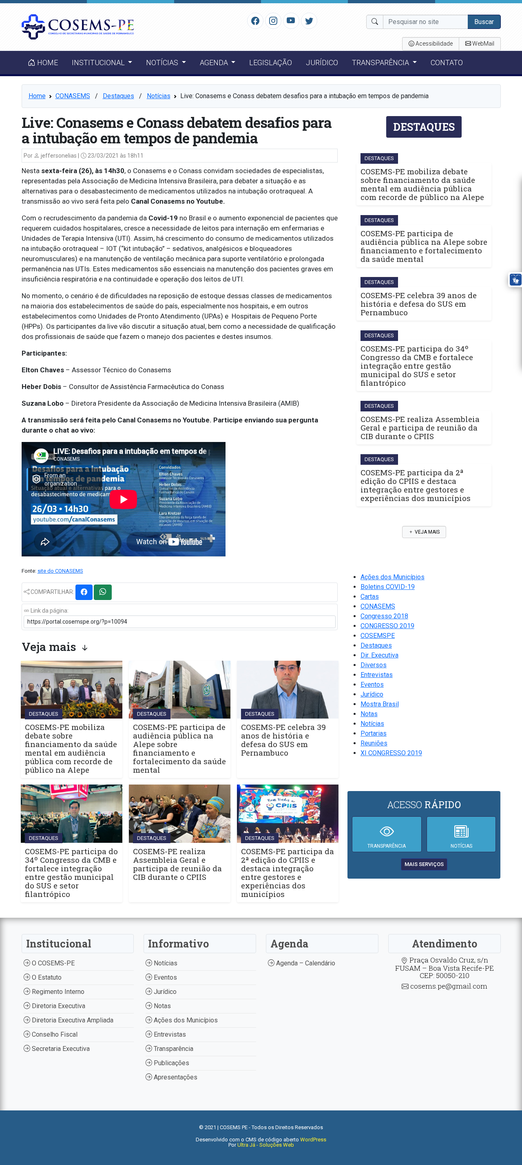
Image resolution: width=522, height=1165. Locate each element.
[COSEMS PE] (78, 26)
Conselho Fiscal (53, 1034)
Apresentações (174, 1077)
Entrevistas (377, 675)
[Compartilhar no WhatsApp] (103, 592)
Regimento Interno (57, 992)
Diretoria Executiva (57, 1006)
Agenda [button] (215, 62)
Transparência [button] (381, 62)
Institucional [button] (99, 62)
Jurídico (322, 62)
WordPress (313, 1139)
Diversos (374, 665)
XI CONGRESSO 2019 (391, 753)
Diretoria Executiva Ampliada (71, 1020)
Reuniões (374, 743)
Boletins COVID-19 (388, 587)
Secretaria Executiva (60, 1049)
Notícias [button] (163, 62)
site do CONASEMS (60, 571)
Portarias (374, 733)
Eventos (372, 684)
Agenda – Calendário (304, 963)
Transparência (172, 1049)
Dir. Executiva (379, 655)
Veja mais (427, 532)
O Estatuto (46, 977)
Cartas (370, 596)
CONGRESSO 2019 (387, 626)
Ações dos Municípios (393, 577)
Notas (369, 714)
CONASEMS (72, 96)
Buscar (484, 22)
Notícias (158, 96)
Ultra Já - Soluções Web (265, 1144)
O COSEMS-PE (52, 963)
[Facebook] (255, 20)
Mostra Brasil (380, 704)
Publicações (170, 1063)
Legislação (270, 62)
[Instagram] (273, 20)
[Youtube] (291, 20)
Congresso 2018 (384, 616)
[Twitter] (309, 20)
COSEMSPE (378, 636)
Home (46, 62)
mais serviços (424, 864)
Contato (447, 62)
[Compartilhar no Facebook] (84, 592)
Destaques (118, 96)
